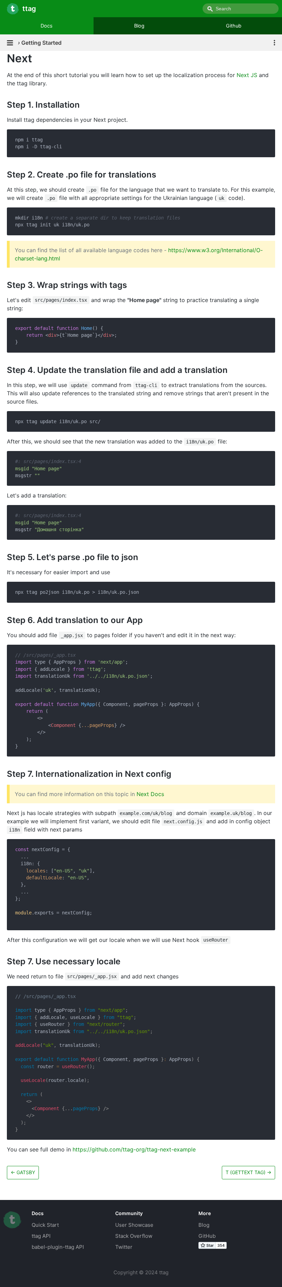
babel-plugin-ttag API (58, 1247)
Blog (139, 26)
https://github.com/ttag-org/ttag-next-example (134, 1149)
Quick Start (45, 1225)
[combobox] (241, 8)
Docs (47, 26)
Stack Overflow (133, 1236)
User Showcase (134, 1225)
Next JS (247, 75)
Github (233, 26)
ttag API (41, 1236)
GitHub (207, 1236)
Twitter (123, 1247)
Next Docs (150, 794)
